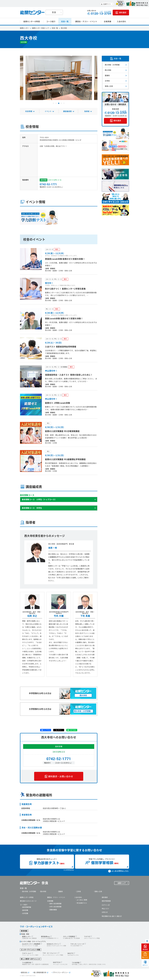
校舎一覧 (65, 21)
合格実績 (107, 21)
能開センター (24, 28)
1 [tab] (53, 103)
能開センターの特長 (31, 21)
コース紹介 (51, 21)
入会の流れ (121, 21)
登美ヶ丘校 (109, 86)
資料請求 (145, 949)
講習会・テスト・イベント (86, 21)
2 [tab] (56, 103)
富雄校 (107, 75)
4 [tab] (61, 103)
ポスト (60, 730)
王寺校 (107, 81)
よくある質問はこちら (120, 871)
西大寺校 (108, 70)
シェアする (46, 730)
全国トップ (122, 883)
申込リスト (145, 957)
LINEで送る (72, 730)
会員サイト (107, 4)
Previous (22, 80)
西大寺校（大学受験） (113, 65)
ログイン (145, 965)
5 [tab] (64, 103)
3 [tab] (58, 103)
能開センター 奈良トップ (40, 28)
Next (94, 80)
